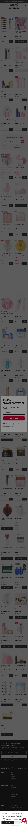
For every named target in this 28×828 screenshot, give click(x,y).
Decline (20, 822)
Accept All (7, 822)
